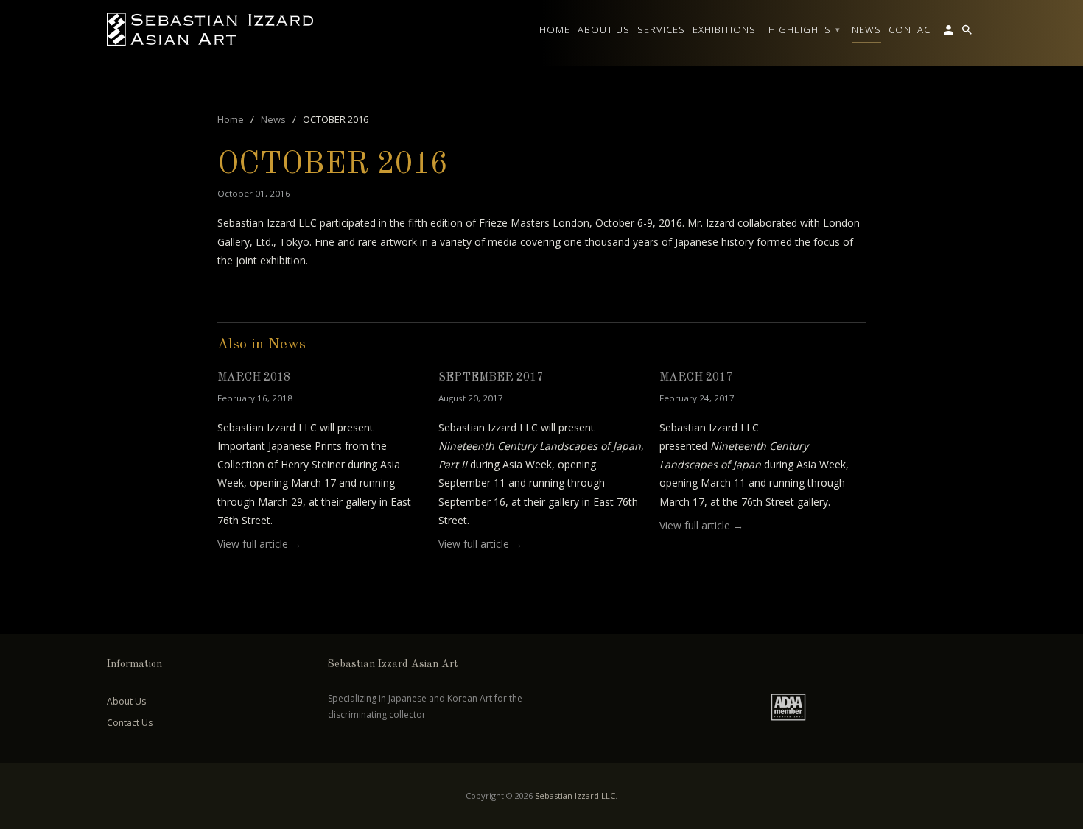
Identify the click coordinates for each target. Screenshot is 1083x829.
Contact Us (130, 722)
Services (661, 29)
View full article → (259, 544)
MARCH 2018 (253, 378)
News (866, 29)
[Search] (968, 32)
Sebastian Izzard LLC (575, 795)
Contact (912, 29)
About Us (126, 701)
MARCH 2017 (695, 378)
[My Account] (950, 32)
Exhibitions (724, 29)
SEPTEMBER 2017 (490, 378)
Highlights (804, 29)
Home (554, 29)
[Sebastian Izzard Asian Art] (210, 29)
